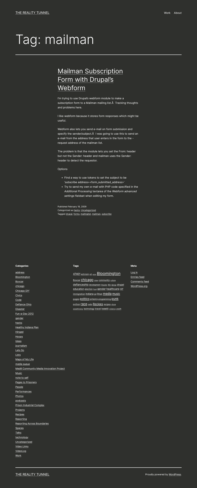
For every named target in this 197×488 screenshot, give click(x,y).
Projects (20, 409)
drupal (69, 214)
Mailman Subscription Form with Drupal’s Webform (90, 79)
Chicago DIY (22, 290)
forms (76, 214)
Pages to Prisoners (26, 382)
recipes (107, 304)
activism (85, 274)
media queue (22, 364)
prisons (94, 299)
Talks (18, 432)
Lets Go (19, 350)
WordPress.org (139, 286)
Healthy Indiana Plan (27, 327)
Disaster (20, 309)
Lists (18, 354)
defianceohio (80, 284)
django (113, 285)
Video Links (21, 446)
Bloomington (22, 277)
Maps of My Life (24, 359)
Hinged (19, 331)
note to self (21, 377)
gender (19, 318)
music (116, 293)
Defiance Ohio (23, 304)
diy (109, 285)
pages (76, 299)
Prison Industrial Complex (29, 405)
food (95, 289)
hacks (77, 210)
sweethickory (78, 309)
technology (21, 437)
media (107, 293)
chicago (19, 286)
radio (90, 304)
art (91, 274)
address (19, 272)
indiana (90, 293)
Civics (18, 295)
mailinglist (86, 214)
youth (118, 309)
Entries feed (137, 277)
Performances (23, 391)
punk (114, 298)
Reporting (21, 419)
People (19, 387)
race (84, 304)
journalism (21, 345)
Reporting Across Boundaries (32, 423)
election (89, 289)
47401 (76, 274)
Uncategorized (88, 210)
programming (104, 299)
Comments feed (140, 281)
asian (94, 274)
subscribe (106, 214)
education (78, 288)
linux (99, 293)
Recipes (19, 414)
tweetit (105, 308)
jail (95, 294)
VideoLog (20, 451)
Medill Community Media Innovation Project (40, 368)
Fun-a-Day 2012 (24, 313)
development (95, 285)
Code (18, 299)
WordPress (175, 474)
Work (167, 12)
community (104, 280)
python (76, 304)
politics (85, 298)
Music (18, 373)
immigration (79, 294)
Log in (134, 272)
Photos (19, 396)
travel (98, 308)
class (96, 280)
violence (112, 309)
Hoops (19, 336)
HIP (121, 289)
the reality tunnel (32, 13)
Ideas (18, 341)
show (113, 304)
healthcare (112, 288)
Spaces (19, 428)
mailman (96, 214)
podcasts (20, 400)
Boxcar (19, 281)
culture (113, 280)
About (178, 12)
